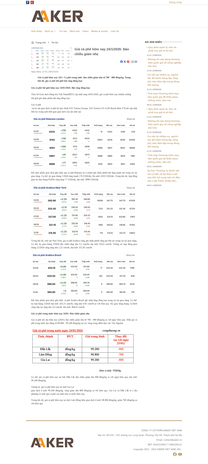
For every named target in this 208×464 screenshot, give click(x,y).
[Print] (132, 61)
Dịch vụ (49, 31)
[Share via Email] (136, 61)
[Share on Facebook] (121, 61)
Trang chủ (40, 42)
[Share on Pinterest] (128, 61)
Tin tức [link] (54, 42)
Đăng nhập (175, 2)
